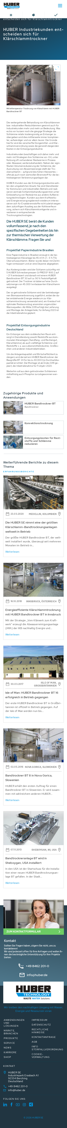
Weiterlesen (12, 551)
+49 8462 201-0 (37, 966)
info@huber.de (37, 975)
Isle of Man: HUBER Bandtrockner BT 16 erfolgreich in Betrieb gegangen (31, 695)
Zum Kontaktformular (24, 931)
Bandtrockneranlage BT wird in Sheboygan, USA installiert (26, 860)
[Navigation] (60, 5)
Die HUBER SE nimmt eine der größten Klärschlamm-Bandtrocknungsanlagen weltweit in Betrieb (31, 527)
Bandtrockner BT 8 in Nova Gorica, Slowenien (28, 778)
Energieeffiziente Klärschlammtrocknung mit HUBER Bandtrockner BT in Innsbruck (33, 612)
